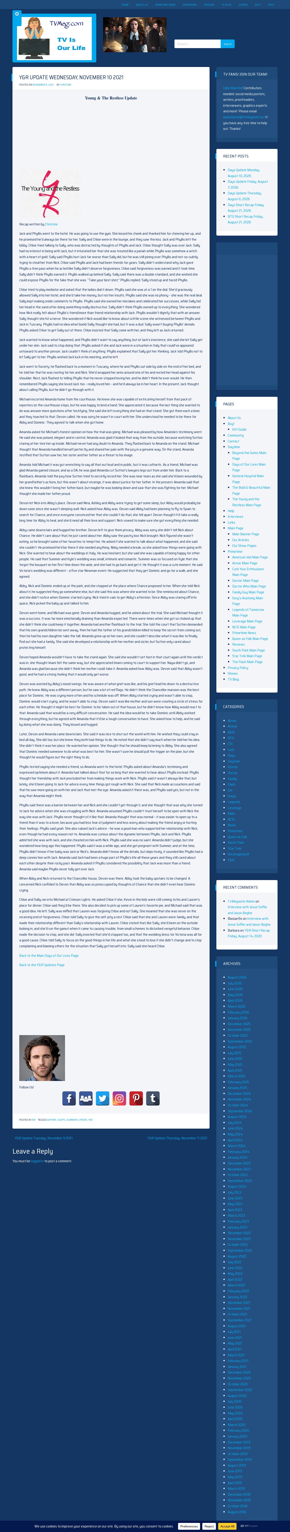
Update (83, 1120)
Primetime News (165, 4)
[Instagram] (119, 1098)
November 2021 (239, 1308)
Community (236, 435)
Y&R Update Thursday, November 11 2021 (177, 1138)
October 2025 (238, 1035)
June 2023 (235, 1198)
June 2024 (235, 1128)
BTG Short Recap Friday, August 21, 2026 (245, 219)
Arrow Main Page (244, 563)
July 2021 (234, 1332)
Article (232, 726)
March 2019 (236, 1488)
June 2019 (235, 1471)
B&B (231, 732)
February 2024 (238, 1152)
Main (231, 813)
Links (231, 522)
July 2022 (234, 1262)
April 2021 (235, 1349)
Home (125, 4)
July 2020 (235, 1401)
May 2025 (235, 1064)
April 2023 (235, 1210)
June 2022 (235, 1268)
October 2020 (238, 1384)
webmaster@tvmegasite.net (244, 117)
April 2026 (235, 1000)
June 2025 (235, 1058)
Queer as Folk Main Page (250, 638)
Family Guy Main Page (248, 592)
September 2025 (240, 1041)
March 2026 (236, 1006)
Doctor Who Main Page (249, 586)
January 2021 (237, 1366)
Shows (243, 4)
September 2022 (240, 1250)
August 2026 (237, 977)
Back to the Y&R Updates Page (42, 965)
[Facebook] (69, 1098)
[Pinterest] (136, 1098)
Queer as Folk (237, 837)
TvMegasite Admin (241, 901)
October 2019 (237, 1454)
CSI (230, 744)
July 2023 (234, 1192)
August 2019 (237, 1465)
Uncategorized (238, 854)
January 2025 (237, 1087)
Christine (65, 85)
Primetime (235, 551)
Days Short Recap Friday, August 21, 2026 (246, 208)
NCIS (231, 819)
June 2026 (235, 989)
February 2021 (238, 1361)
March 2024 (237, 1146)
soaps (61, 1120)
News (232, 825)
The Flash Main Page (247, 662)
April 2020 (235, 1419)
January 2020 (237, 1436)
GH (230, 790)
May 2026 (235, 995)
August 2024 (237, 1117)
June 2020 (235, 1407)
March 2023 (236, 1215)
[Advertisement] (206, 20)
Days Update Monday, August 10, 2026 (244, 173)
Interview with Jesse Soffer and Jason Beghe (247, 910)
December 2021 (239, 1302)
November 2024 (239, 1099)
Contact (233, 441)
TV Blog (227, 4)
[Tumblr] (153, 1098)
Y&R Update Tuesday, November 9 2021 (44, 1138)
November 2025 (239, 1029)
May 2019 (235, 1477)
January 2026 (237, 1018)
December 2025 (239, 1024)
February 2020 (238, 1430)
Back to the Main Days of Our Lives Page (49, 955)
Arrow (232, 720)
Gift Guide (239, 429)
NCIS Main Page (244, 627)
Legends (234, 802)
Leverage (235, 808)
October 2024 (238, 1105)
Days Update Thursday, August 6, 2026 (245, 196)
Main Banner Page (245, 534)
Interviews (190, 4)
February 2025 (238, 1082)
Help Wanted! (233, 88)
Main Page (235, 528)
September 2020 (240, 1390)
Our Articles (240, 540)
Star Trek (234, 848)
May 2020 (235, 1413)
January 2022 (237, 1297)
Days (231, 755)
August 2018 (237, 1512)
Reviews (209, 4)
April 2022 (235, 1279)
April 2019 (235, 1483)
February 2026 (238, 1012)
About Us (142, 4)
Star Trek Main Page (247, 656)
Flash (231, 784)
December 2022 (239, 1233)
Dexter (233, 767)
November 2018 (239, 1500)
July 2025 (234, 1053)
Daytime (51, 1120)
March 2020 (236, 1425)
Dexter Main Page (245, 580)
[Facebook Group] (86, 1098)
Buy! (258, 4)
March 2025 (236, 1076)
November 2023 (239, 1169)
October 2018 (237, 1506)
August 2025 (237, 1047)
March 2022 (236, 1285)
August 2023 (237, 1186)
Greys (232, 796)
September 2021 (239, 1320)
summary (72, 1120)
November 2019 (239, 1448)
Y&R (33, 1120)
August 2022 (237, 1256)
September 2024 (240, 1111)
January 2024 (238, 1157)
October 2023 (238, 1175)
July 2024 (235, 1122)
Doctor (233, 773)
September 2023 (240, 1181)
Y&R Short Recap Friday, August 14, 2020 (249, 933)
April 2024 (235, 1140)
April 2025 (235, 1070)
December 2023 (239, 1163)
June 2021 (235, 1337)
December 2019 (239, 1442)
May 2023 (235, 1204)
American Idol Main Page (250, 557)
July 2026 (235, 983)
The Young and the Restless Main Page (246, 502)
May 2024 (235, 1134)
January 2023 (237, 1227)
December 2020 (239, 1372)
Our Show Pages (244, 545)
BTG (231, 738)
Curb (231, 749)
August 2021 (237, 1326)
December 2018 (239, 1494)
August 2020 (237, 1396)
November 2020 (239, 1378)
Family (232, 779)
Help (271, 4)
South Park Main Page (248, 650)
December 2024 (239, 1093)
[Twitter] (102, 1098)
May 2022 (235, 1273)
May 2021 (235, 1343)
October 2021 (237, 1314)
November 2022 (239, 1239)
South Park (236, 842)
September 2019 (240, 1459)
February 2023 (238, 1221)
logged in (37, 1161)
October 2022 (238, 1244)
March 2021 (236, 1355)
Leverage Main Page (247, 621)
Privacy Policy (238, 668)
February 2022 (238, 1291)
